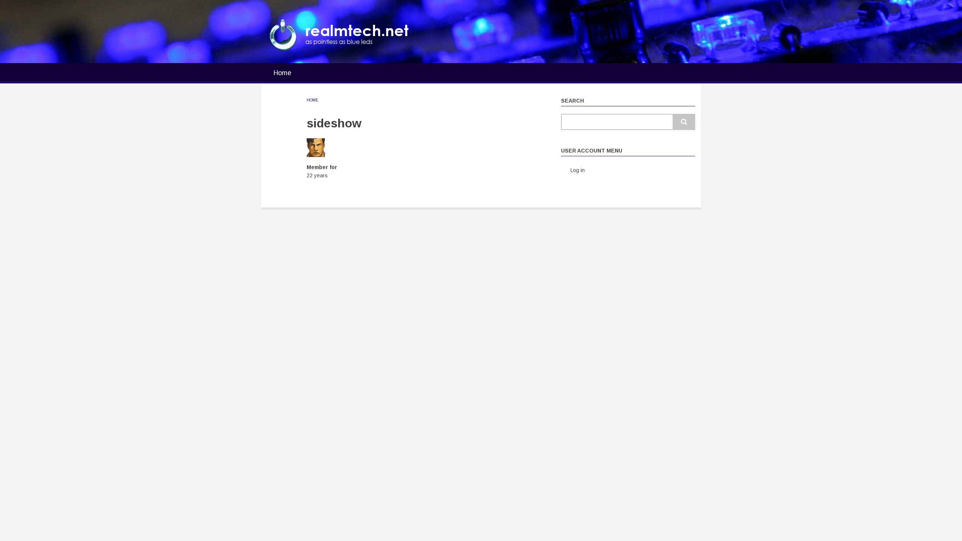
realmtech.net (357, 30)
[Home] (283, 35)
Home (282, 73)
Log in (577, 170)
